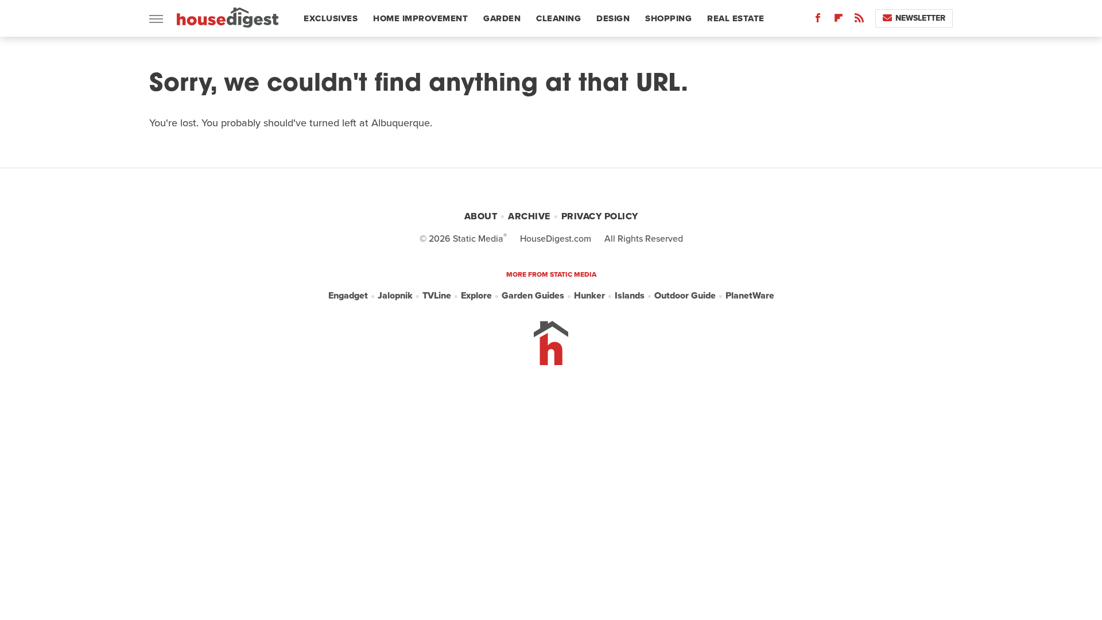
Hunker (589, 295)
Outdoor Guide (685, 295)
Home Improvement (420, 18)
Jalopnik (395, 295)
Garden (502, 18)
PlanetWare (749, 295)
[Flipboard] (838, 20)
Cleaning (558, 18)
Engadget (348, 295)
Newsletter (920, 18)
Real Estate (736, 18)
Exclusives (331, 18)
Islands (630, 295)
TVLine (436, 295)
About (481, 216)
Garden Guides (533, 295)
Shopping (668, 18)
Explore (476, 295)
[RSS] (859, 20)
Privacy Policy (599, 216)
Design (613, 18)
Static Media (478, 238)
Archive (529, 216)
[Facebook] (817, 20)
